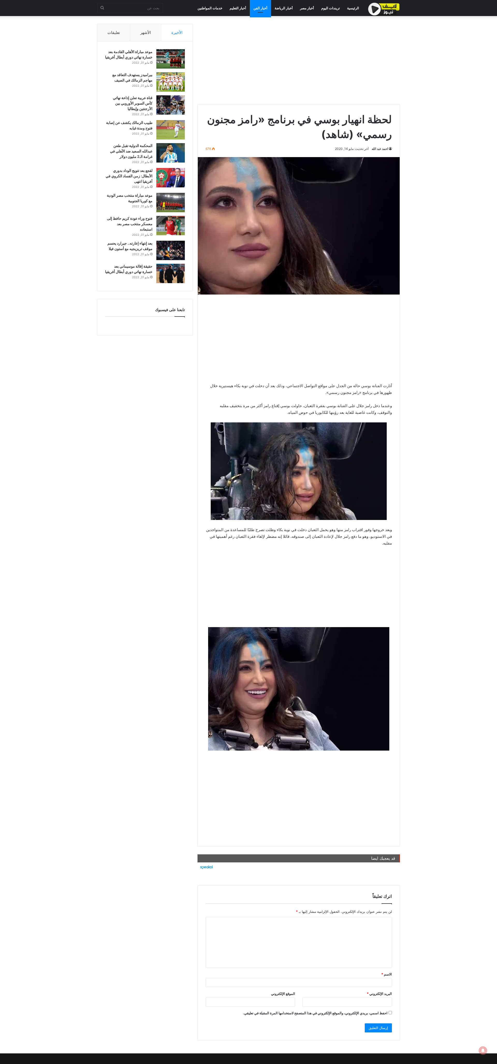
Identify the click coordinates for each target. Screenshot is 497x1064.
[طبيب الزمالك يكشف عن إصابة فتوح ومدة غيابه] (170, 130)
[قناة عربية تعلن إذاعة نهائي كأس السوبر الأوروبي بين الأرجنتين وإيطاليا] (170, 105)
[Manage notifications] (483, 1050)
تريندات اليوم (330, 8)
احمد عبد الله (380, 149)
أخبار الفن (260, 8)
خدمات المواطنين (210, 8)
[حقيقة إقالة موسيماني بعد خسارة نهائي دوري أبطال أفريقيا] (170, 273)
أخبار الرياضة (284, 8)
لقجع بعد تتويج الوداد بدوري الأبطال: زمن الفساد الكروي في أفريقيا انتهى (129, 176)
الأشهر (145, 32)
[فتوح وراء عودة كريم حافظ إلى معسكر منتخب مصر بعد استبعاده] (170, 225)
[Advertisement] (299, 60)
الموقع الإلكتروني (283, 994)
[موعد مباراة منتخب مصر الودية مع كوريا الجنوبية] (170, 202)
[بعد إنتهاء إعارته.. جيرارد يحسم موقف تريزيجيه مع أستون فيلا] (170, 250)
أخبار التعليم (238, 8)
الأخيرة (176, 32)
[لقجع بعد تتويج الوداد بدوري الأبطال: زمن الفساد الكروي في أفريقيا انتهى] (170, 177)
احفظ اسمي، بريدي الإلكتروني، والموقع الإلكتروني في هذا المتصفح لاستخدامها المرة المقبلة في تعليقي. (315, 1013)
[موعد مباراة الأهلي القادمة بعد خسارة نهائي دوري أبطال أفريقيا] (170, 59)
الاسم (386, 974)
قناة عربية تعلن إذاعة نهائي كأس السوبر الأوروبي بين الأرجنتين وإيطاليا (132, 103)
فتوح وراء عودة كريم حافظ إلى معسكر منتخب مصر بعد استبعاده (129, 223)
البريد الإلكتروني (379, 994)
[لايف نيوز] (384, 9)
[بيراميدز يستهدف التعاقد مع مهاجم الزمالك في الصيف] (170, 82)
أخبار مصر (307, 8)
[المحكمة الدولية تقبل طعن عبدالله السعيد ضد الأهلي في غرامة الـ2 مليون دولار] (170, 153)
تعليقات (113, 32)
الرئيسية (353, 8)
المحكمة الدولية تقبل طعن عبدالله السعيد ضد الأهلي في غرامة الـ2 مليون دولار (131, 151)
